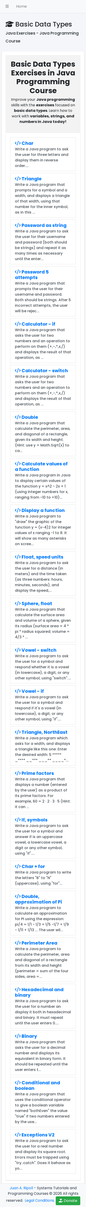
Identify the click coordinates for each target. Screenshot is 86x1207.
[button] (7, 6)
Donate (70, 1200)
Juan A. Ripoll (21, 1188)
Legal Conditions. (39, 1200)
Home (21, 6)
